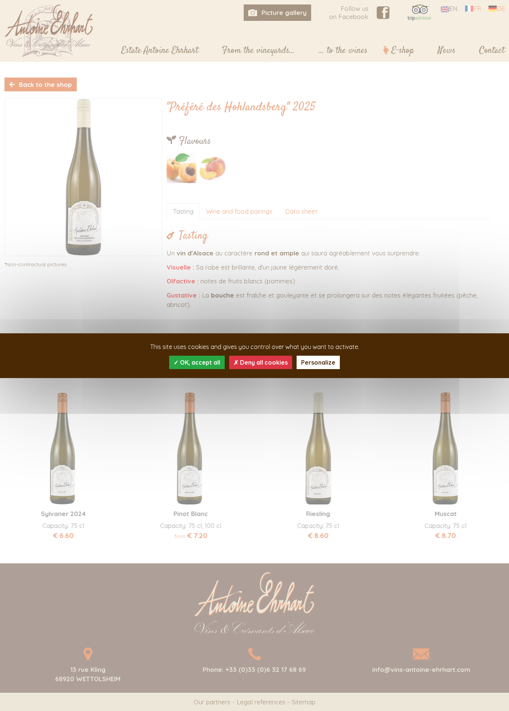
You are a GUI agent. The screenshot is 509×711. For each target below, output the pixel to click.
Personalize (318, 362)
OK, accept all (199, 362)
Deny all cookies (263, 362)
